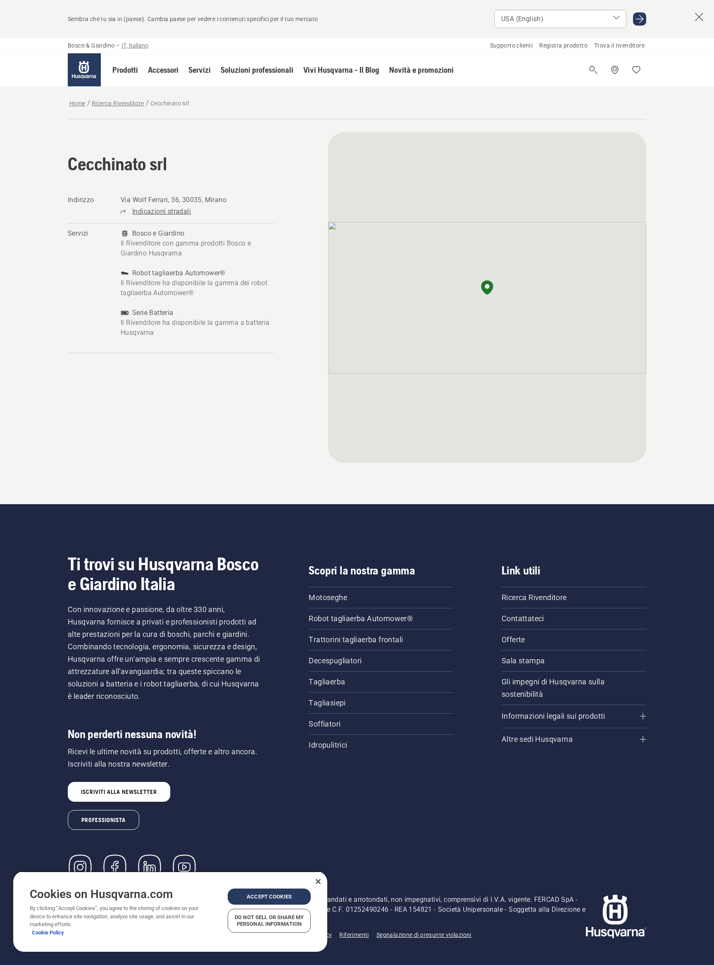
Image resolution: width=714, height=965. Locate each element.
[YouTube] (184, 867)
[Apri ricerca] (593, 70)
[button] (125, 69)
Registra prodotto (563, 45)
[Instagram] (80, 867)
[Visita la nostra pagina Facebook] (114, 867)
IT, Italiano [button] (134, 45)
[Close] (318, 881)
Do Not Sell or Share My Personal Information (269, 920)
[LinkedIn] (149, 867)
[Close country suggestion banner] (699, 17)
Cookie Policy (48, 932)
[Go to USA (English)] (639, 19)
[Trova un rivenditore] (615, 70)
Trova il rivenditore (619, 45)
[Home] (84, 69)
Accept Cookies (269, 897)
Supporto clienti (511, 45)
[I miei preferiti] (636, 70)
